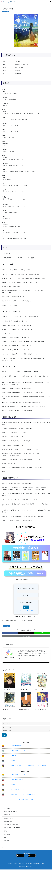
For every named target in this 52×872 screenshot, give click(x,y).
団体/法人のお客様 (8, 818)
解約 (5, 837)
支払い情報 (6, 840)
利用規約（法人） (21, 863)
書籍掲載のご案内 (8, 821)
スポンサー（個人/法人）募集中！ (12, 824)
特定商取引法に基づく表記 (38, 863)
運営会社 (10, 863)
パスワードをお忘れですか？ (26, 610)
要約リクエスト (7, 831)
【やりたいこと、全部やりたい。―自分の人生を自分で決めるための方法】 (29, 765)
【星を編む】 (14, 760)
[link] (19, 658)
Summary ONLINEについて (10, 811)
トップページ (7, 808)
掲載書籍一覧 (7, 815)
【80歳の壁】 (14, 755)
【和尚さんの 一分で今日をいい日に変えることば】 (24, 794)
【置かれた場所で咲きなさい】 (18, 750)
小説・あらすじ (6, 11)
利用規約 (15, 863)
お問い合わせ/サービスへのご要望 (12, 827)
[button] (10, 633)
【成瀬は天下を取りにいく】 (18, 745)
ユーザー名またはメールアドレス (26, 588)
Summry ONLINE (9, 657)
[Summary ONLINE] (8, 1)
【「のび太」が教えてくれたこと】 (19, 789)
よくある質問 (7, 834)
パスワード (26, 595)
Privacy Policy (29, 863)
